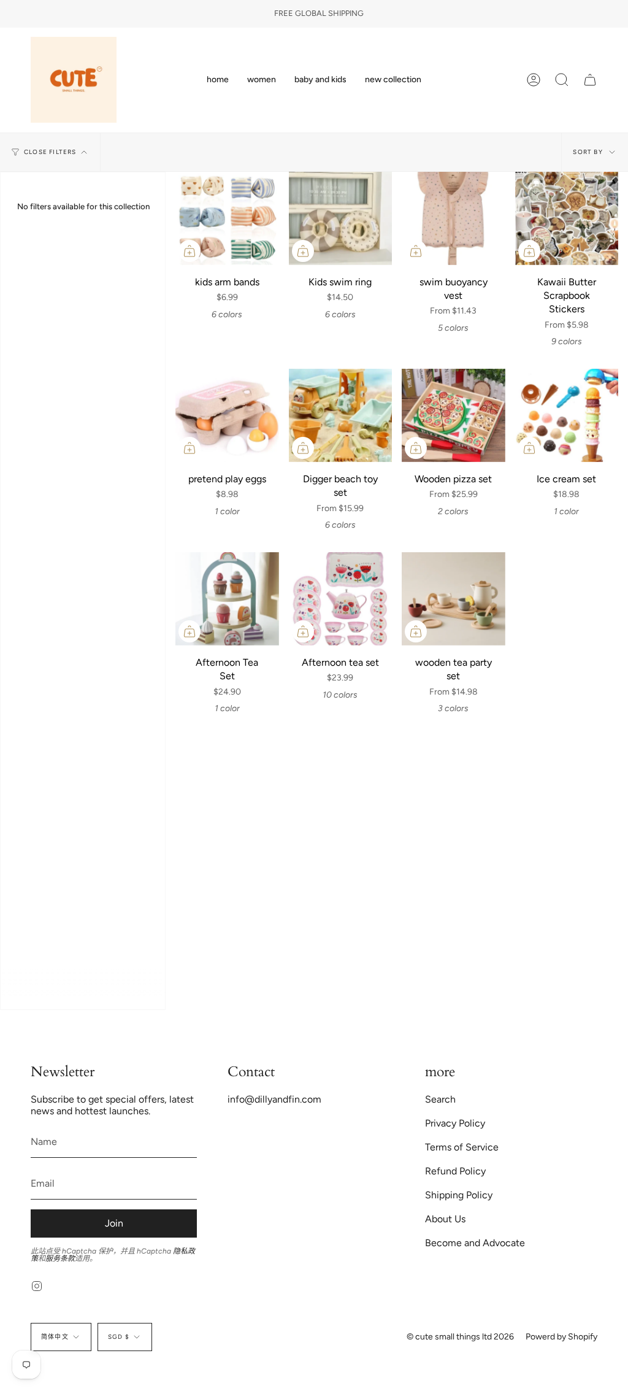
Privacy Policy (455, 1123)
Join (114, 1223)
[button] (261, 80)
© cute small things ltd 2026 (460, 1336)
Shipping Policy (458, 1195)
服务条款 (60, 1258)
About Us (445, 1219)
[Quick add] (189, 251)
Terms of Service (462, 1147)
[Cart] (590, 80)
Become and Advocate (475, 1243)
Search (440, 1099)
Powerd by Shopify (561, 1336)
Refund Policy (455, 1171)
